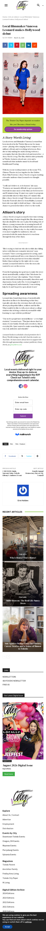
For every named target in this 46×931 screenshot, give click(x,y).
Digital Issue (7, 761)
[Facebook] (5, 45)
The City (23, 554)
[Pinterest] (16, 45)
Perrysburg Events (11, 850)
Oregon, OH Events (11, 841)
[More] (37, 456)
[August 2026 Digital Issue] (23, 731)
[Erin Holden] (23, 490)
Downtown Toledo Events (14, 836)
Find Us (6, 684)
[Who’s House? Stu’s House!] (23, 538)
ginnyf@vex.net (16, 345)
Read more (8, 774)
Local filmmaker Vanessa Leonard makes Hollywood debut (21, 18)
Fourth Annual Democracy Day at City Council (34, 473)
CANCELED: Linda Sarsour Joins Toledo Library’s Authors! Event (12, 473)
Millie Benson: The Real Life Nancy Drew (23, 602)
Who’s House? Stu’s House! (23, 557)
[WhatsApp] (22, 45)
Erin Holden (8, 38)
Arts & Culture (13, 17)
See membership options (23, 129)
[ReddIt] (34, 45)
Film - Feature (20, 444)
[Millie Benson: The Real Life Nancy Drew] (23, 584)
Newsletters (9, 676)
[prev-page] (4, 656)
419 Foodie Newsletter (14, 680)
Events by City (10, 833)
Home (5, 17)
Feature (22, 597)
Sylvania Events (9, 854)
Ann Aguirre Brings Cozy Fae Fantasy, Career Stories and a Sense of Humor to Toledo (23, 646)
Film (11, 444)
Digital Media (7, 769)
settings (28, 922)
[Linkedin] (28, 45)
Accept (7, 927)
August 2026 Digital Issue (18, 765)
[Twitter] (11, 45)
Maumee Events (9, 845)
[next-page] (8, 656)
